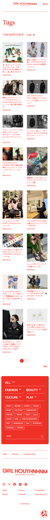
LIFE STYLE (18, 411)
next (45, 366)
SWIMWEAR (18, 424)
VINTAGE (17, 406)
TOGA (27, 415)
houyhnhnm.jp (40, 494)
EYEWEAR (37, 424)
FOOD (8, 411)
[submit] (42, 436)
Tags (9, 22)
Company (22, 494)
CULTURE (13, 397)
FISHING (20, 428)
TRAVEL (36, 406)
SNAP (8, 406)
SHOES (27, 406)
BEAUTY (33, 390)
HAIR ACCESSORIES (29, 419)
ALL (10, 382)
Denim (35, 415)
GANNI (8, 419)
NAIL (16, 419)
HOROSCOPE (31, 411)
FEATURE (15, 454)
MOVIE (19, 415)
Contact (21, 490)
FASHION (13, 390)
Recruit (5, 494)
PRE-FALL (9, 415)
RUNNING (10, 428)
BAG (27, 424)
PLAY (31, 397)
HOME (5, 454)
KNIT (8, 424)
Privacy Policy (40, 490)
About (5, 490)
